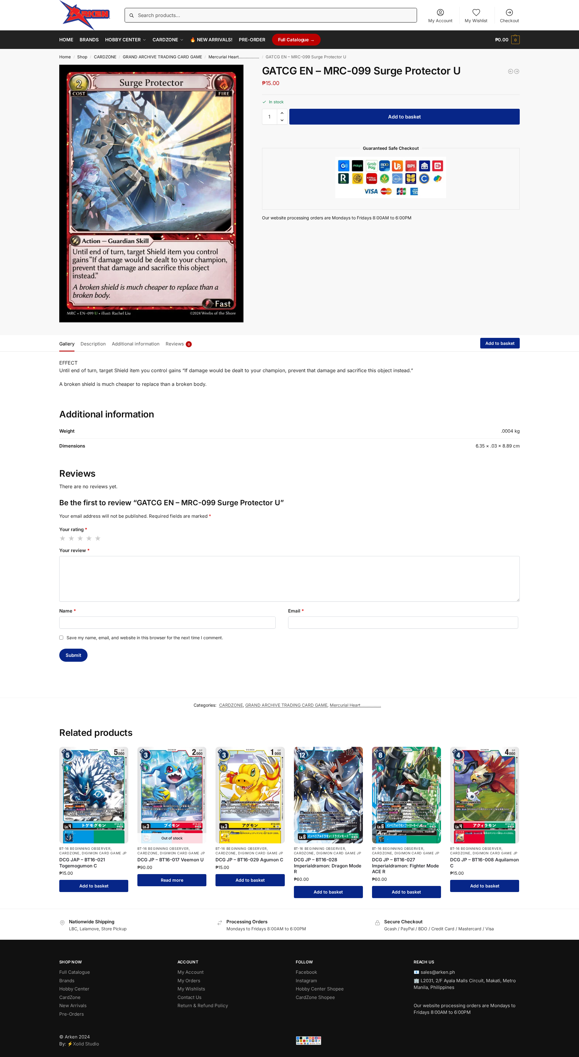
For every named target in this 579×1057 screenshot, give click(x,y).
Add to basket (404, 117)
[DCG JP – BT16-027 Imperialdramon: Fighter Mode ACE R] (406, 795)
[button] (507, 40)
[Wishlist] (119, 755)
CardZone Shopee (315, 997)
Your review (74, 550)
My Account (440, 20)
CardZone (70, 997)
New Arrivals (73, 1005)
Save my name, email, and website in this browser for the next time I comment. (145, 637)
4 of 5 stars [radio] (89, 538)
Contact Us (189, 997)
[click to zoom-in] (151, 193)
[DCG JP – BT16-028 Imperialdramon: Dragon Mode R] (328, 795)
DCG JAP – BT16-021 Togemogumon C (82, 863)
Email (296, 611)
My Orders (188, 980)
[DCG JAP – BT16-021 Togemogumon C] (93, 795)
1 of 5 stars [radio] (63, 538)
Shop (82, 56)
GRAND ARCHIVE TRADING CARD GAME (162, 56)
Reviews (178, 344)
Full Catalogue (74, 972)
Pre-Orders (71, 1014)
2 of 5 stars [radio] (71, 538)
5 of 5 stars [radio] (98, 538)
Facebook (306, 972)
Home (65, 56)
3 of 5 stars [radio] (80, 538)
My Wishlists (191, 989)
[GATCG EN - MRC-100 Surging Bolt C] (517, 71)
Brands (66, 980)
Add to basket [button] (94, 885)
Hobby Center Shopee (320, 989)
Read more (172, 880)
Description (93, 344)
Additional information (136, 344)
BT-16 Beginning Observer (85, 848)
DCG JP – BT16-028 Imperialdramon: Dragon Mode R (327, 865)
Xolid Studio (86, 1044)
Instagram (306, 980)
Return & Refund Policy (202, 1005)
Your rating (73, 529)
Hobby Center (74, 989)
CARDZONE (105, 56)
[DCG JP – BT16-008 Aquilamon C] (484, 795)
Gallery (66, 344)
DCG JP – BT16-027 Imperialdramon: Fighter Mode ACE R (405, 865)
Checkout (509, 20)
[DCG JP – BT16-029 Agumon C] (249, 795)
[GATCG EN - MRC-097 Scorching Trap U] (511, 71)
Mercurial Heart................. (234, 56)
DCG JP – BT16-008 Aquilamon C (484, 863)
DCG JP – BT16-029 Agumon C (249, 860)
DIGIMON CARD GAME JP (104, 853)
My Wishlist (476, 20)
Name (67, 611)
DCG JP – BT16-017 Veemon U (170, 860)
